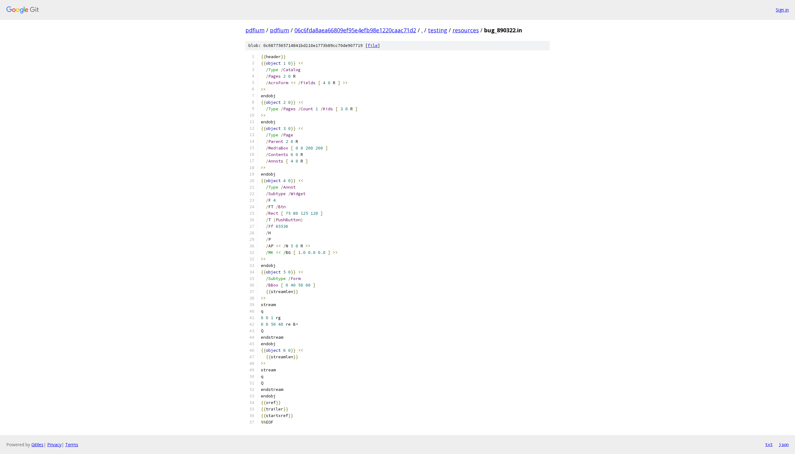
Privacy (54, 444)
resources (465, 30)
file (373, 45)
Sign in (782, 10)
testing (437, 30)
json (784, 444)
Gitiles (37, 444)
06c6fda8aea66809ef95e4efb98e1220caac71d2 (355, 30)
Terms (71, 444)
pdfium (255, 30)
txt (769, 444)
